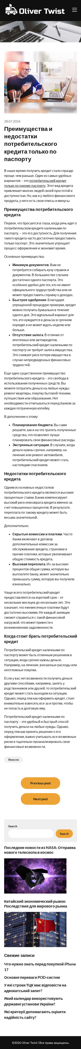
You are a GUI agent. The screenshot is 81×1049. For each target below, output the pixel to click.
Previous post (40, 783)
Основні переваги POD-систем (32, 977)
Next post (40, 799)
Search (12, 826)
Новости (13, 759)
